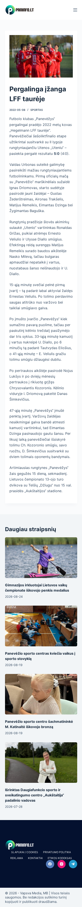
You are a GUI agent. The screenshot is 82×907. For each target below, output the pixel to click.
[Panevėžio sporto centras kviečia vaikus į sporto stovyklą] (41, 626)
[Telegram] (73, 864)
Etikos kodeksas (60, 858)
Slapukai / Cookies (24, 852)
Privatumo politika (57, 852)
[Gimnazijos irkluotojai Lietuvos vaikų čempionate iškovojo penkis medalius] (41, 557)
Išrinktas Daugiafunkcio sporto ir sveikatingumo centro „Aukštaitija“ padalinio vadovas (34, 795)
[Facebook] (50, 864)
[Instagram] (62, 864)
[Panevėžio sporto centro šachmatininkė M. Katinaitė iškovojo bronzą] (41, 694)
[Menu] (75, 10)
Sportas (36, 109)
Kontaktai (35, 858)
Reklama (16, 858)
